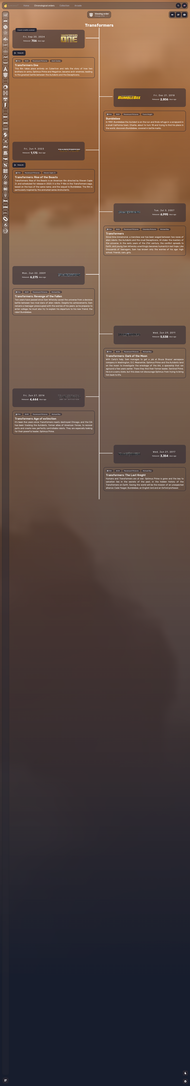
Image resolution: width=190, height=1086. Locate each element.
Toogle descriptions (179, 15)
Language (185, 5)
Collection (64, 5)
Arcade (78, 5)
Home (26, 5)
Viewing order (102, 15)
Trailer (20, 53)
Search (179, 5)
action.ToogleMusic (173, 15)
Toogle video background (185, 15)
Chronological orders (44, 5)
